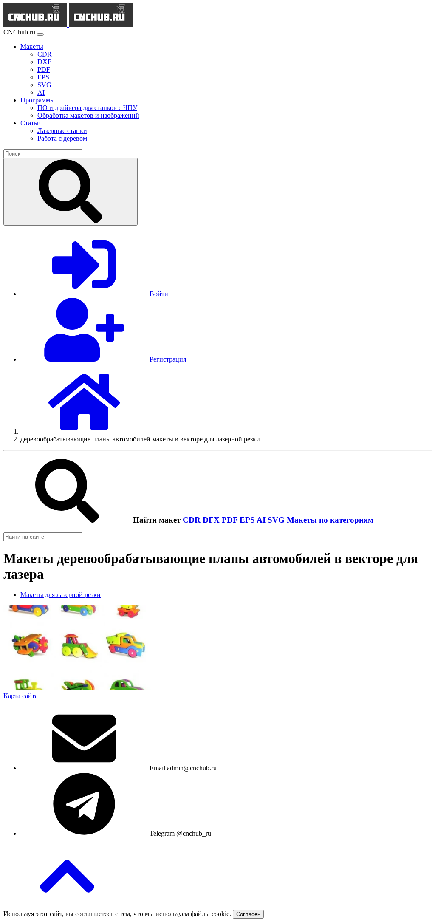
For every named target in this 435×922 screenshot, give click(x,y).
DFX (212, 519)
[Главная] (84, 431)
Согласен (248, 914)
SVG (277, 519)
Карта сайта (20, 695)
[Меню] (40, 34)
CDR (193, 519)
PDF (231, 519)
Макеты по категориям (330, 519)
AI (262, 519)
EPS (248, 519)
